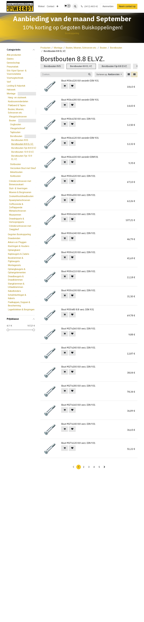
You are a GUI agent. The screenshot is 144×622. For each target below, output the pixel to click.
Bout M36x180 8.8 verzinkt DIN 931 (80, 99)
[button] (75, 6)
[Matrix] (129, 74)
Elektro (10, 58)
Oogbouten (15, 124)
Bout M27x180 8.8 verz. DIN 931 (78, 385)
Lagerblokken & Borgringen (21, 309)
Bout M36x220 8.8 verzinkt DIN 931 (80, 80)
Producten (45, 47)
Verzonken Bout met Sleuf (23, 168)
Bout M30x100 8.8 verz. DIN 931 (78, 290)
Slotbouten (15, 164)
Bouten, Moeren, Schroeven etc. (16, 111)
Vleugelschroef (17, 128)
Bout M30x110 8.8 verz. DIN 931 (78, 271)
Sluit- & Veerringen (18, 188)
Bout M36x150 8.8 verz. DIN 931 (78, 118)
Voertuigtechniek (15, 78)
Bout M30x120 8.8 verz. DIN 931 (78, 252)
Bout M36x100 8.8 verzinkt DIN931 (79, 157)
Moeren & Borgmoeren (20, 192)
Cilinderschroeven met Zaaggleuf (20, 228)
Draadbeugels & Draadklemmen (16, 278)
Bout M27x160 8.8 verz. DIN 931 (78, 404)
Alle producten (14, 55)
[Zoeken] (89, 74)
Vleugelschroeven (18, 116)
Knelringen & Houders (18, 246)
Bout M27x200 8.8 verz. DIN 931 (78, 366)
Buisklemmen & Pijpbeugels (15, 260)
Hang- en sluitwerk (17, 97)
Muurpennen (15, 214)
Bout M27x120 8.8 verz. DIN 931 (78, 443)
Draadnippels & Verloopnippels (16, 220)
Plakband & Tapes (17, 105)
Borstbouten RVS (19, 140)
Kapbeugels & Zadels (18, 254)
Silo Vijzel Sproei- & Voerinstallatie (16, 72)
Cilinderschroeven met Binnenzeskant (20, 183)
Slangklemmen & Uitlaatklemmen (16, 285)
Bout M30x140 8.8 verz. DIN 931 (78, 233)
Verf (9, 81)
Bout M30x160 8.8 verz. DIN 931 (78, 214)
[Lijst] (134, 74)
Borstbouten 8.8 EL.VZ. (22, 144)
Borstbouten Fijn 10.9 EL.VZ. (21, 158)
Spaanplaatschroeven (19, 200)
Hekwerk (11, 89)
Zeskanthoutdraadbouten (21, 196)
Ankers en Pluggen (17, 242)
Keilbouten (15, 176)
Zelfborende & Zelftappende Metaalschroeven (17, 207)
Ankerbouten (16, 172)
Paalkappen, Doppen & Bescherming (19, 304)
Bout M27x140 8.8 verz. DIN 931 (78, 423)
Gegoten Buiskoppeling (19, 234)
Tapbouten (15, 132)
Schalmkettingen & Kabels (17, 297)
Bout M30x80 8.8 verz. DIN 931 (77, 309)
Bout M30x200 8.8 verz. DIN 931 (78, 195)
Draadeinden (14, 238)
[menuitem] (41, 6)
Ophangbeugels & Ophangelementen (17, 271)
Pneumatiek (12, 66)
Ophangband (14, 250)
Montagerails (14, 265)
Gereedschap (13, 62)
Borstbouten (16, 136)
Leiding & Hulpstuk (16, 85)
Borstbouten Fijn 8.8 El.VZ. (24, 148)
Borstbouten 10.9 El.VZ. (22, 152)
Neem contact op (127, 6)
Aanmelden (108, 6)
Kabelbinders (14, 291)
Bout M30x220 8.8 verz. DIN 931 (78, 176)
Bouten (12, 120)
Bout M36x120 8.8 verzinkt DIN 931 (80, 137)
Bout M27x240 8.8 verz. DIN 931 (78, 347)
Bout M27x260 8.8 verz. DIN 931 (78, 328)
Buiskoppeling (72, 33)
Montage (11, 93)
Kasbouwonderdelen (18, 101)
